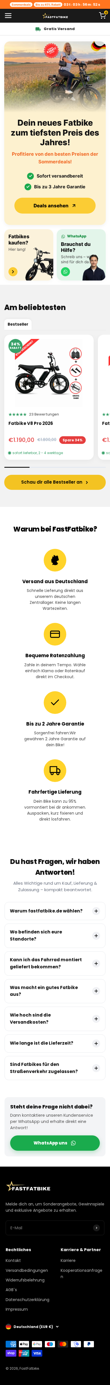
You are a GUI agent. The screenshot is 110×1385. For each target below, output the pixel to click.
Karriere (68, 1260)
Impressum (17, 1309)
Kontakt (13, 1260)
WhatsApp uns (50, 1143)
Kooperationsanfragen (81, 1273)
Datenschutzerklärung (27, 1299)
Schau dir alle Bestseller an (51, 482)
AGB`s (11, 1290)
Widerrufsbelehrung (25, 1280)
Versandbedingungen (27, 1270)
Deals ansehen (51, 205)
